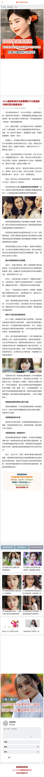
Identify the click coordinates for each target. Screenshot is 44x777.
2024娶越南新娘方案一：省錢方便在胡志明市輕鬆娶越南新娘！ (11, 613)
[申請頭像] (39, 722)
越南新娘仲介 (22, 547)
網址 (5, 752)
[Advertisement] (22, 77)
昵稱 (5, 742)
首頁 (4, 7)
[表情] (34, 737)
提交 (9, 757)
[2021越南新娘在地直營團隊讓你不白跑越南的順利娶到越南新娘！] (22, 365)
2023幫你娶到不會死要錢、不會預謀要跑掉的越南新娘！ (32, 570)
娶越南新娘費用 (8, 547)
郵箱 (5, 747)
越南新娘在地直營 (36, 547)
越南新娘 (10, 7)
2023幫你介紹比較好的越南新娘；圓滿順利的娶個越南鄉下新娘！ (11, 570)
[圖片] (38, 737)
